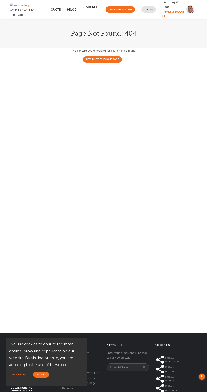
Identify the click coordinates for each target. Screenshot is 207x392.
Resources (90, 9)
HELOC (71, 10)
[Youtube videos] (202, 377)
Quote (56, 10)
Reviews (67, 388)
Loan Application (120, 9)
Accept (41, 374)
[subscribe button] (144, 367)
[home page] (19, 4)
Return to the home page (102, 59)
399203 (174, 12)
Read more (19, 374)
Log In (149, 9)
